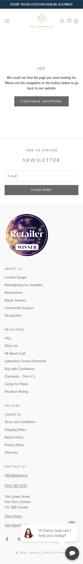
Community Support (19, 308)
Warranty (11, 452)
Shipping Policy (15, 430)
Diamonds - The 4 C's (20, 376)
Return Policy (14, 437)
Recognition (13, 315)
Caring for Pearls (16, 384)
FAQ (8, 338)
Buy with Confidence (19, 369)
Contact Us (13, 414)
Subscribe (41, 190)
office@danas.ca (16, 475)
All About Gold (15, 353)
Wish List (11, 346)
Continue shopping (41, 101)
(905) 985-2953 (16, 486)
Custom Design (15, 277)
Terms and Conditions (20, 422)
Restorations (14, 292)
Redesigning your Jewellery (24, 285)
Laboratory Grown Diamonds (25, 361)
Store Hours (13, 516)
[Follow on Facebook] (7, 539)
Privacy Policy (14, 445)
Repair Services (15, 300)
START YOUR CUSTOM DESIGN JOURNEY (41, 4)
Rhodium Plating (16, 391)
